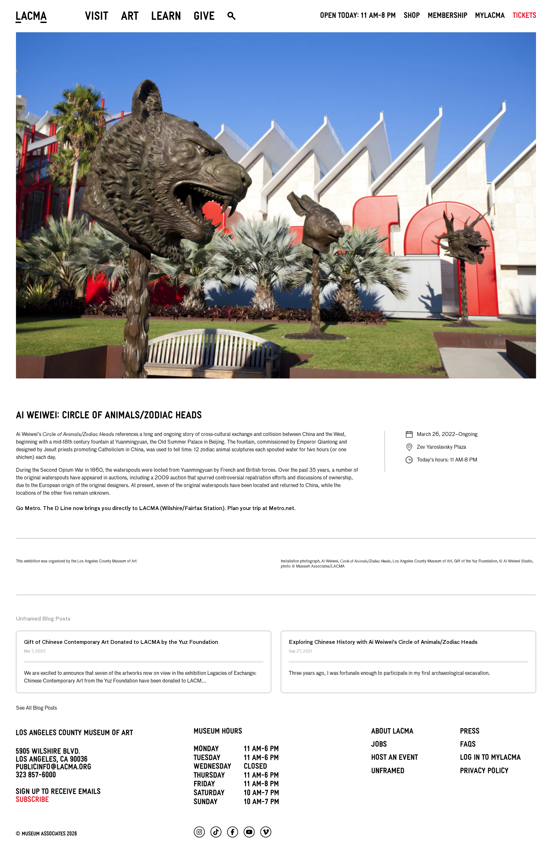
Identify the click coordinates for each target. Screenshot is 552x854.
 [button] (231, 18)
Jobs (379, 745)
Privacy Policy (484, 772)
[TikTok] (216, 832)
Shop (412, 16)
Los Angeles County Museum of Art (74, 734)
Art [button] (130, 18)
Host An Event (394, 758)
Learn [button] (166, 18)
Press (469, 732)
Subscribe (32, 801)
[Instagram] (199, 832)
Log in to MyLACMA (490, 758)
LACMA (31, 18)
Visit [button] (96, 18)
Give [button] (204, 18)
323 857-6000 (36, 776)
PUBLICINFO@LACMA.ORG (53, 768)
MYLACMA (490, 16)
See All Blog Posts (36, 708)
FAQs (468, 745)
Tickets (524, 16)
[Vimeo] (266, 832)
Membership (447, 16)
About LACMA (392, 732)
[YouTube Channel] (249, 832)
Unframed (387, 772)
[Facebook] (232, 832)
